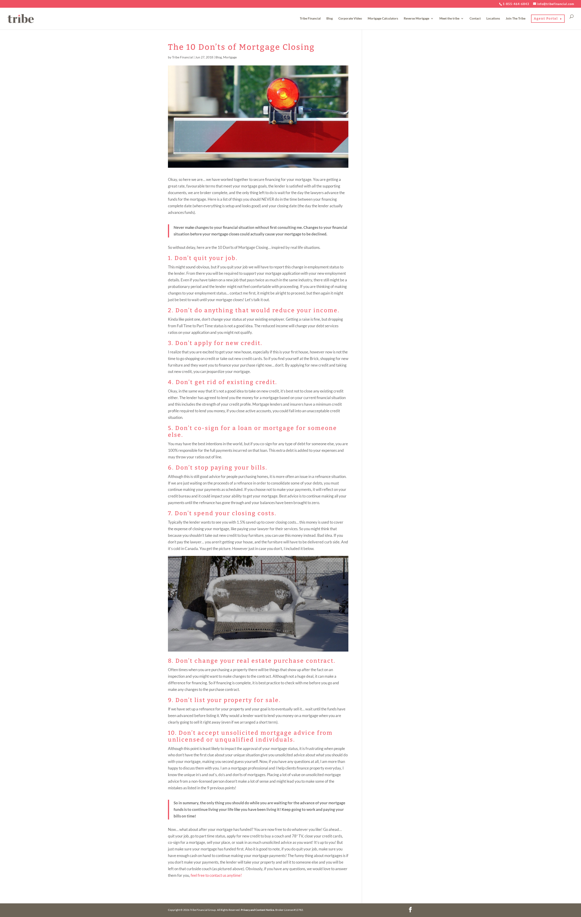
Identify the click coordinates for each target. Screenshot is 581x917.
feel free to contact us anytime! (216, 875)
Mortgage (230, 57)
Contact (475, 18)
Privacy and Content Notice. (258, 910)
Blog (329, 18)
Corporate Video (350, 18)
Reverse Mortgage (416, 18)
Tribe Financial (310, 18)
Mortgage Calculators (383, 18)
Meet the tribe (449, 18)
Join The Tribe (515, 18)
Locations (493, 18)
